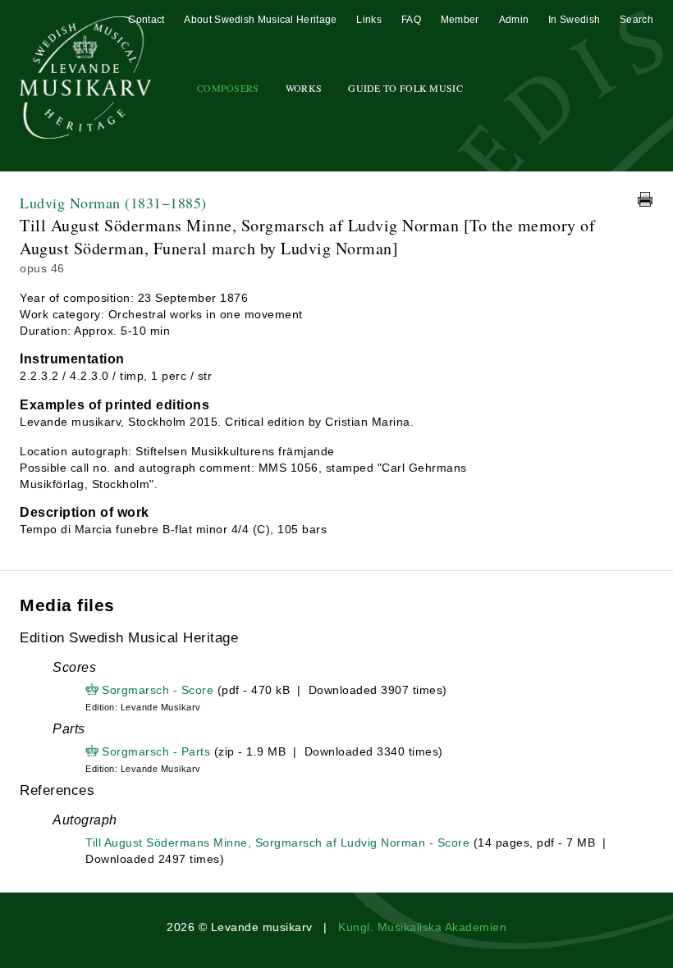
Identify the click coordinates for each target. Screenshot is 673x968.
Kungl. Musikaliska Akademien (422, 927)
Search (636, 19)
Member (460, 19)
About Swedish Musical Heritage (260, 19)
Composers (228, 87)
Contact (146, 19)
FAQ (411, 19)
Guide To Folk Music (405, 87)
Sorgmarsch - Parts (156, 751)
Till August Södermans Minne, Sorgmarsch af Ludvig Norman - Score (277, 842)
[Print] (645, 199)
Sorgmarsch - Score (157, 689)
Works (304, 87)
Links (369, 19)
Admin (514, 19)
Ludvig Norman (113, 202)
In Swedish (574, 19)
